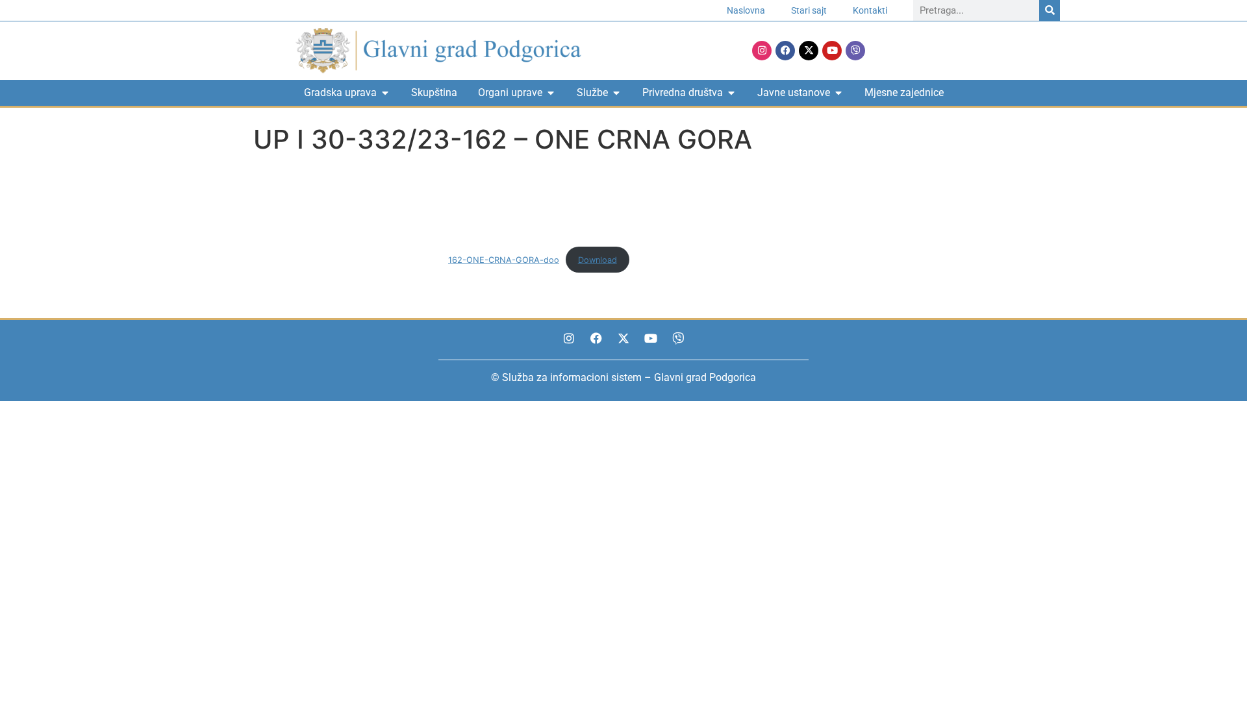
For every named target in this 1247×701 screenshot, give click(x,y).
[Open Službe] (616, 93)
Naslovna (746, 10)
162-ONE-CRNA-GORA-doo (503, 260)
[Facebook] (785, 50)
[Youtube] (832, 50)
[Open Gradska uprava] (385, 93)
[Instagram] (762, 50)
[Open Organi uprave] (551, 93)
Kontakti (870, 10)
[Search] (1049, 10)
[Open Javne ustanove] (838, 93)
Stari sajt (809, 10)
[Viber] (855, 50)
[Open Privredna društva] (731, 93)
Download (597, 260)
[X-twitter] (808, 50)
